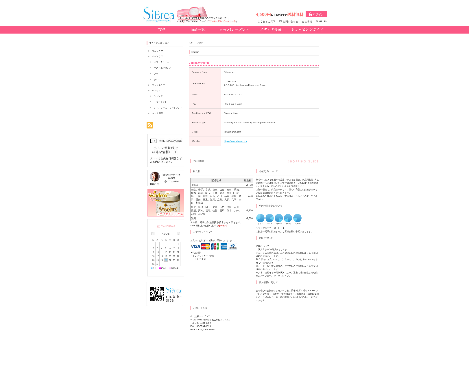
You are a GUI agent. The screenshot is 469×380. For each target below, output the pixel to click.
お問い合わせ (290, 21)
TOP (191, 43)
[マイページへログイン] (316, 15)
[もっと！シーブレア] (234, 30)
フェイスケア (158, 85)
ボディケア (157, 56)
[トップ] (161, 30)
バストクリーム (161, 62)
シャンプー (159, 96)
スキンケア (157, 51)
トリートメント (161, 102)
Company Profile (199, 62)
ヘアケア (156, 90)
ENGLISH (321, 21)
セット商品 (157, 113)
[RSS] (150, 126)
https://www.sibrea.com (235, 141)
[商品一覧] (198, 30)
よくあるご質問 (267, 21)
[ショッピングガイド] (307, 30)
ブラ (156, 73)
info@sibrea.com (206, 329)
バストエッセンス (162, 68)
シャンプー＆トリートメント (168, 108)
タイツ (157, 79)
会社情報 (307, 21)
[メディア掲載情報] (270, 30)
